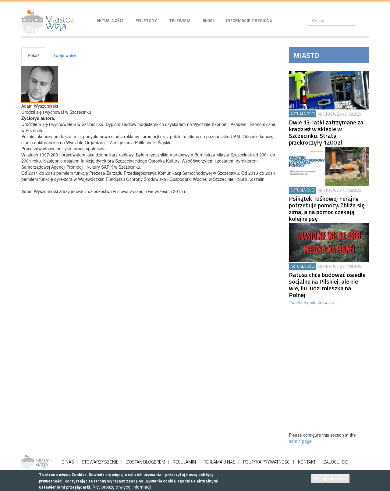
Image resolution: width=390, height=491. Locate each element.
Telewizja (179, 20)
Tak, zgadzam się (330, 478)
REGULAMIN (184, 462)
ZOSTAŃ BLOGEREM (145, 462)
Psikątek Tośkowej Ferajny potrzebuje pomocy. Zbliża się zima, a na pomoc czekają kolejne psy (327, 208)
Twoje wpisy (64, 55)
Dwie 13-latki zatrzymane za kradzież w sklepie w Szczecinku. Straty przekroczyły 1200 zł (326, 132)
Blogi (208, 20)
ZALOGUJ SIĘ (335, 462)
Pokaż (37, 57)
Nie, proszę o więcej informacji (122, 487)
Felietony (146, 20)
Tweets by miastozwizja (311, 302)
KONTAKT (307, 462)
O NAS (68, 462)
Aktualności (110, 20)
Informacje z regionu (249, 20)
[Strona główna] (49, 22)
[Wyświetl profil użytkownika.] (150, 84)
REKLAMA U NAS (220, 462)
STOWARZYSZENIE (100, 462)
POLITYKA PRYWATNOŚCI (266, 462)
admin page (300, 441)
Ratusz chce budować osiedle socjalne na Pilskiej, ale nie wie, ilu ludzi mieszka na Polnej (327, 284)
